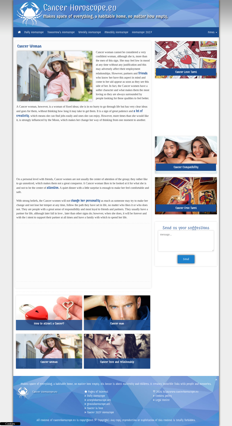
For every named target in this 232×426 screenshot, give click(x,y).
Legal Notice (163, 400)
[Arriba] (216, 379)
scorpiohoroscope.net (99, 400)
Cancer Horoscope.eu (80, 7)
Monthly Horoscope (116, 32)
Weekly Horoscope (89, 32)
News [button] (211, 32)
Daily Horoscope (34, 32)
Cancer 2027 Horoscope (100, 412)
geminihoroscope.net (98, 404)
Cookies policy (164, 396)
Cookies (10, 423)
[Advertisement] (83, 151)
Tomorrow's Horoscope (61, 32)
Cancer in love (95, 408)
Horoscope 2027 (142, 32)
